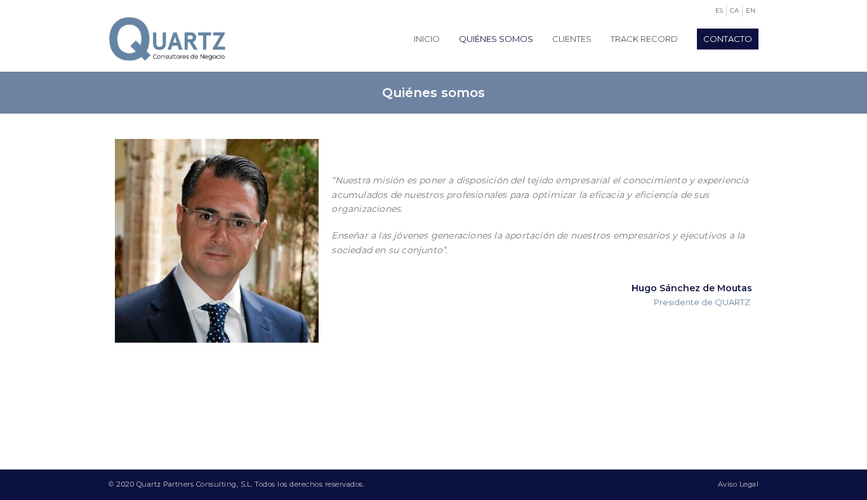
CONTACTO (727, 39)
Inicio (427, 39)
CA (734, 10)
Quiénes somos (496, 39)
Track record (644, 39)
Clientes (572, 39)
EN (750, 10)
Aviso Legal (738, 484)
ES (719, 10)
